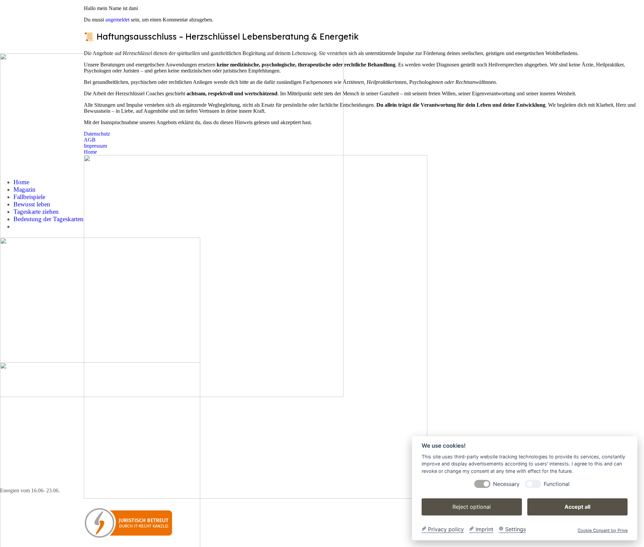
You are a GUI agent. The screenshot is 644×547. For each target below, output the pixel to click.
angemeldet (117, 19)
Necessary (506, 484)
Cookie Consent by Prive (603, 530)
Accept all (577, 506)
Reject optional (471, 506)
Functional (557, 484)
